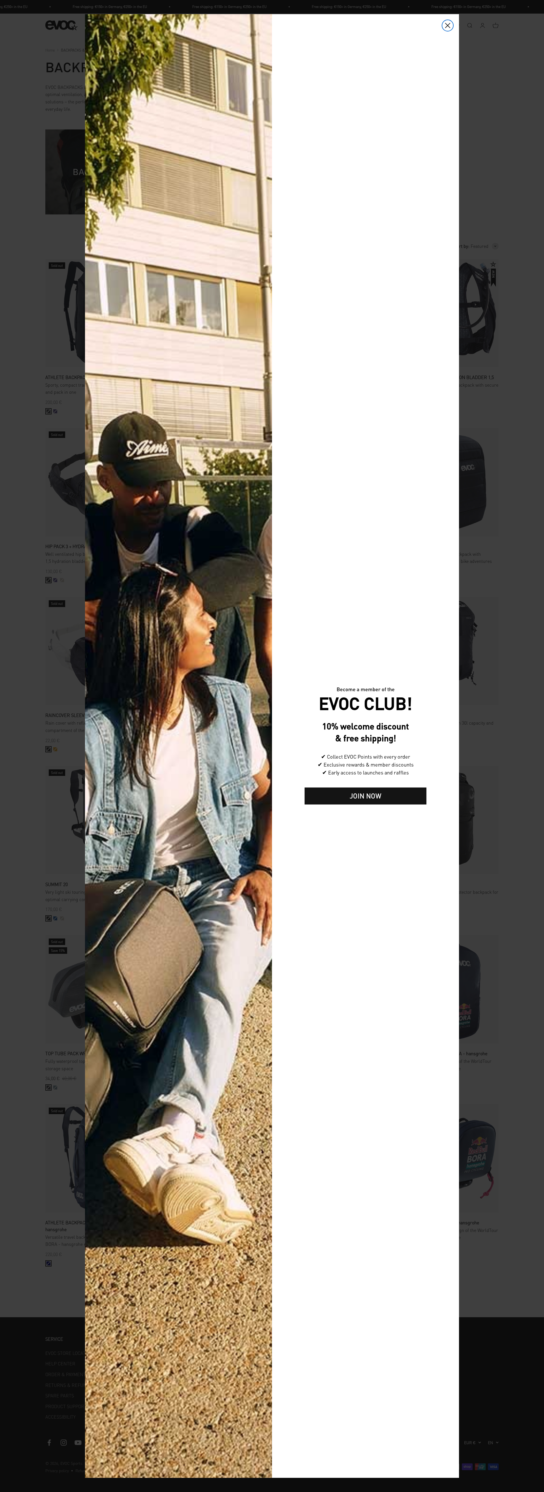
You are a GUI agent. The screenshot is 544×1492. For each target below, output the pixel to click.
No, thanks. (365, 813)
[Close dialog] (447, 25)
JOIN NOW (365, 795)
